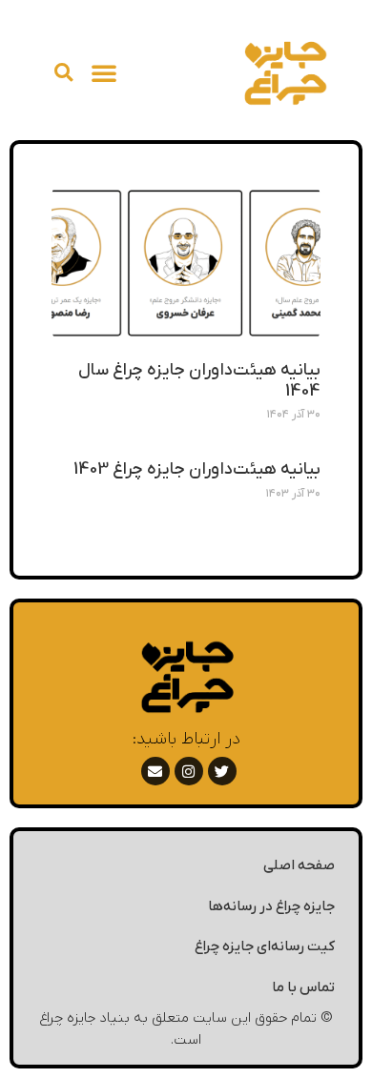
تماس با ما (303, 987)
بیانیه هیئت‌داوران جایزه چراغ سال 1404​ (199, 380)
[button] (104, 72)
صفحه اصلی (299, 865)
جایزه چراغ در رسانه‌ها (271, 906)
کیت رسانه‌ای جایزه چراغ (265, 946)
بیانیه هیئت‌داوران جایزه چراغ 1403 (196, 469)
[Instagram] (189, 771)
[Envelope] (155, 771)
